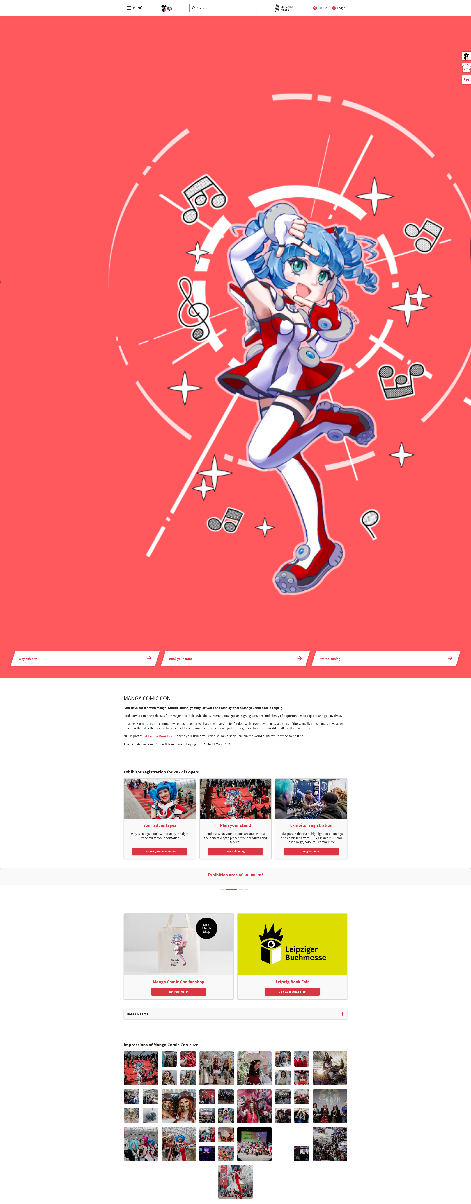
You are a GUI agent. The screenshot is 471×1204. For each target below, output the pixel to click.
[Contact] (466, 79)
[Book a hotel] (466, 67)
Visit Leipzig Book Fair (292, 992)
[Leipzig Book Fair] (466, 56)
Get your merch (178, 992)
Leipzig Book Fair (160, 736)
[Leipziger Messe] (284, 8)
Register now (311, 851)
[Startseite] (166, 8)
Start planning (235, 851)
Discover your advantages (160, 851)
